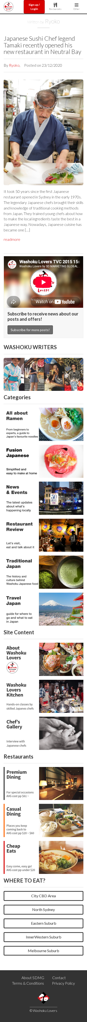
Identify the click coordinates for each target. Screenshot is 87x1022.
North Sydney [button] (43, 909)
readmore (12, 239)
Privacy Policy (63, 983)
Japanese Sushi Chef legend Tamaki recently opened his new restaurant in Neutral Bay (42, 45)
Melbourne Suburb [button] (43, 950)
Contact (59, 977)
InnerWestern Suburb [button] (43, 937)
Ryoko (14, 65)
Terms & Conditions (28, 983)
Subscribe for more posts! (30, 330)
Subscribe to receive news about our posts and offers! (42, 316)
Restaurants (55, 8)
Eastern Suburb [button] (43, 923)
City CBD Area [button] (43, 895)
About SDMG (33, 977)
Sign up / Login (34, 7)
